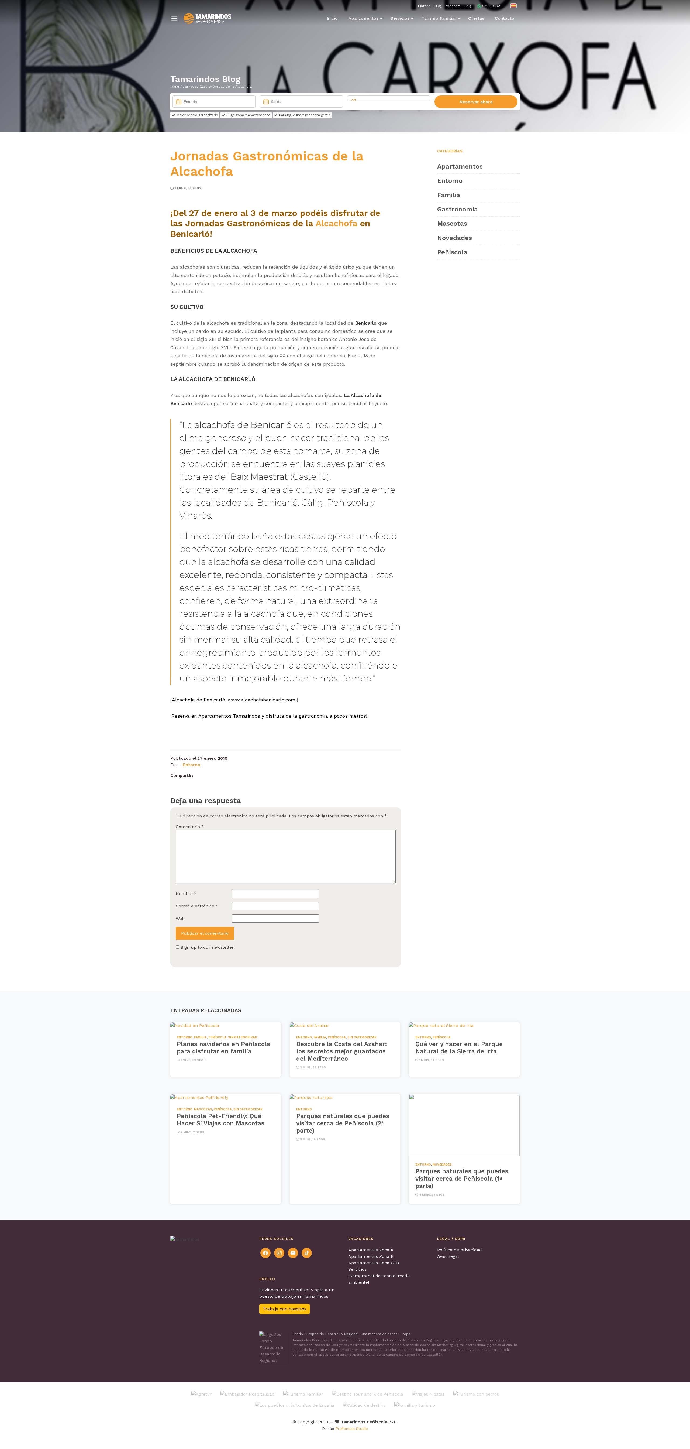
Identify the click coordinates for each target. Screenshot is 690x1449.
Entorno (191, 764)
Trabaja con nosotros (284, 1308)
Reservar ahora (476, 101)
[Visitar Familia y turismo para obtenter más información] (414, 1404)
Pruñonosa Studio (352, 1428)
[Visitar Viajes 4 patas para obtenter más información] (428, 1393)
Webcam (453, 6)
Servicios (357, 1269)
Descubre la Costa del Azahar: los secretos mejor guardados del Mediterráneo (341, 1051)
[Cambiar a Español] (513, 6)
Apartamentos (460, 166)
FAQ (468, 6)
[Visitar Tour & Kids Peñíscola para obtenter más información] (367, 1393)
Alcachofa (338, 223)
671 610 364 (491, 6)
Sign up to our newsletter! (208, 947)
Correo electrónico (197, 906)
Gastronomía (457, 209)
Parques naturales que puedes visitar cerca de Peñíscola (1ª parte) (461, 1178)
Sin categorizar (242, 1037)
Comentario (190, 826)
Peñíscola (452, 252)
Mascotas (452, 223)
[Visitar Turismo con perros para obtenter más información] (476, 1393)
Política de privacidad (459, 1249)
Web (180, 918)
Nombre (186, 893)
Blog (438, 6)
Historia (424, 6)
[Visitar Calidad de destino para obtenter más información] (364, 1404)
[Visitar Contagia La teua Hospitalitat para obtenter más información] (247, 1393)
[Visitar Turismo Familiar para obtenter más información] (303, 1393)
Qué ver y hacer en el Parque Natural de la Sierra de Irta (459, 1047)
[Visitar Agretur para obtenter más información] (201, 1393)
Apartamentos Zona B (371, 1256)
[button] (174, 18)
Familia (448, 195)
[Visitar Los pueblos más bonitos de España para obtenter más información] (294, 1404)
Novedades (454, 238)
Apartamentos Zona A (371, 1249)
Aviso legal (448, 1256)
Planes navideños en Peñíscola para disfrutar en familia (223, 1047)
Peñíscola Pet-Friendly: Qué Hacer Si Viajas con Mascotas (220, 1119)
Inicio (174, 86)
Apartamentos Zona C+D (373, 1262)
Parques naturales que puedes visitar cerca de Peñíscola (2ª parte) (342, 1123)
